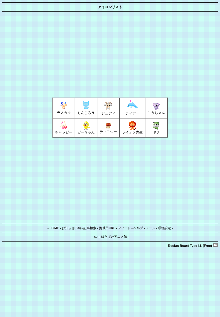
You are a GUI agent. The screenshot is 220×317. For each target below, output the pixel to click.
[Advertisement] (110, 54)
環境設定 (164, 228)
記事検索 (89, 228)
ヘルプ (138, 228)
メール (150, 228)
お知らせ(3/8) (71, 228)
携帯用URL (107, 228)
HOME (54, 228)
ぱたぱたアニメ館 (114, 237)
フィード (124, 228)
